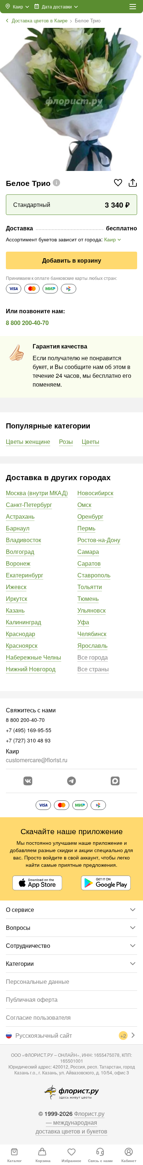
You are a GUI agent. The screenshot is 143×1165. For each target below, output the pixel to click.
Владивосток (23, 540)
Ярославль (92, 645)
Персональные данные (37, 981)
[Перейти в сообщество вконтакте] (28, 781)
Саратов (89, 563)
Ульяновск (91, 610)
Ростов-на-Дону (98, 540)
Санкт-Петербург (29, 504)
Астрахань (20, 516)
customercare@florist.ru (36, 760)
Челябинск (91, 633)
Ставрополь (93, 575)
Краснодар (20, 633)
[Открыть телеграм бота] (71, 781)
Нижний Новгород (30, 669)
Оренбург (90, 516)
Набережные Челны (33, 657)
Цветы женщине (28, 441)
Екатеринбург (24, 575)
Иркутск (16, 598)
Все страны (93, 669)
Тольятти (89, 586)
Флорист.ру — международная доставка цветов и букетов (71, 1122)
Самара (88, 551)
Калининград (23, 622)
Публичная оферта (32, 999)
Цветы (90, 441)
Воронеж (18, 563)
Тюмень (88, 598)
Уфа (83, 622)
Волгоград (20, 551)
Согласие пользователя (38, 1017)
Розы (66, 441)
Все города (92, 657)
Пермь (86, 528)
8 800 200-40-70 (27, 322)
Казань (15, 610)
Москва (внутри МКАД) (37, 493)
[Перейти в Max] (115, 781)
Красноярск (21, 645)
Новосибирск (95, 493)
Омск (84, 504)
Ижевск (16, 586)
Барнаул (17, 528)
